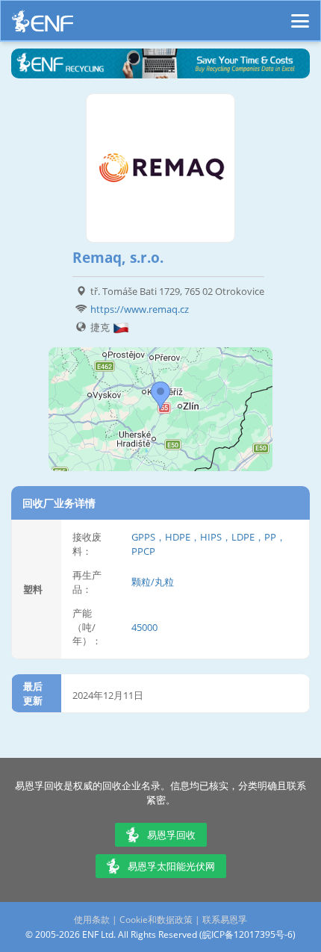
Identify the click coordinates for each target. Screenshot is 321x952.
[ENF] (42, 25)
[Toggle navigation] (300, 14)
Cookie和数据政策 (156, 919)
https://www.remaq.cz (139, 309)
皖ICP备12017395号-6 (247, 934)
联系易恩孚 (224, 919)
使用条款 (92, 919)
